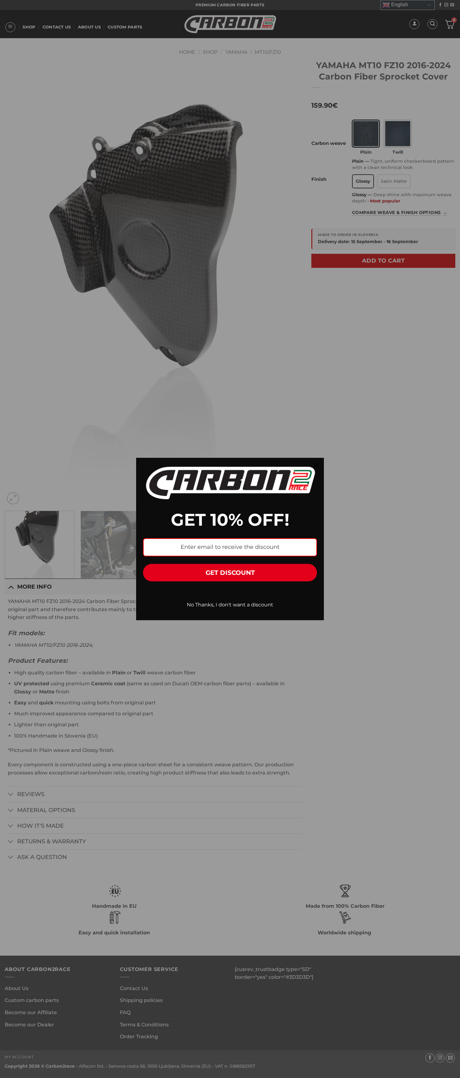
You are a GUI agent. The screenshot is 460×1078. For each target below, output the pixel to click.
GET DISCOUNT (230, 572)
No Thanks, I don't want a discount (230, 605)
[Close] (316, 465)
